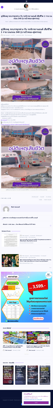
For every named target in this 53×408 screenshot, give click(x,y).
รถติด (41, 199)
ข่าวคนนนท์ (32, 235)
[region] (36, 398)
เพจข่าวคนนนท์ (48, 199)
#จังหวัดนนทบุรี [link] (25, 124)
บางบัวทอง (49, 196)
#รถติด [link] (16, 124)
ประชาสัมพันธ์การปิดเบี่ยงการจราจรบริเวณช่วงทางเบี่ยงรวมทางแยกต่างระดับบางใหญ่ (33, 371)
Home (6, 21)
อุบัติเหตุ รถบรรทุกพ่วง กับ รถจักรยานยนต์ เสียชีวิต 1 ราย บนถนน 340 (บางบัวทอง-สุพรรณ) (28, 21)
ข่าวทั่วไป (13, 35)
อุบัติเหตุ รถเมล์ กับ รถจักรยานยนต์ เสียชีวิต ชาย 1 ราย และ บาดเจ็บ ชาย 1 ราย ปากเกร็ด (45, 371)
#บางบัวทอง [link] (11, 124)
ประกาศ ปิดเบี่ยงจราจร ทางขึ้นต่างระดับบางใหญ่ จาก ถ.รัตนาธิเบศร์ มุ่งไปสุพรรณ (20, 371)
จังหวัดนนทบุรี (35, 196)
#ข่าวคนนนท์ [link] (4, 120)
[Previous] (25, 353)
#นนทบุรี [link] (20, 124)
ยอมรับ (36, 402)
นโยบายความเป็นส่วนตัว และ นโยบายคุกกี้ (33, 399)
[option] (15, 341)
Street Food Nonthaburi (35, 255)
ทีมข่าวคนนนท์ (6, 35)
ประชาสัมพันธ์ (12, 333)
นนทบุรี (42, 196)
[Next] (28, 353)
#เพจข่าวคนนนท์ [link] (5, 124)
